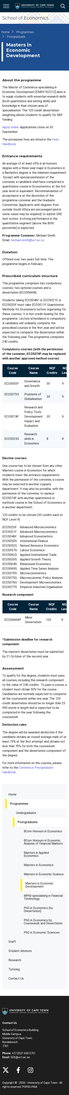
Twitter (5, 1070)
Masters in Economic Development (39, 885)
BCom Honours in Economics (43, 831)
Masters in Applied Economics (36, 854)
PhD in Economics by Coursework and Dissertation (43, 921)
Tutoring (14, 969)
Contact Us (16, 978)
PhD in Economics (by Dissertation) (38, 909)
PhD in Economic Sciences (42, 932)
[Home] (25, 1011)
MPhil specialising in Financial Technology (43, 897)
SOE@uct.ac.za (20, 1057)
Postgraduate (27, 822)
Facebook (18, 1070)
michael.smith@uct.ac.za (27, 240)
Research (14, 960)
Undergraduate (26, 813)
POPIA (26, 1086)
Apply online (10, 127)
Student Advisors (20, 951)
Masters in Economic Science (44, 874)
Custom (30, 1070)
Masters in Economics (38, 865)
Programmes (19, 803)
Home (12, 794)
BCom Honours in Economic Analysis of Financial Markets (43, 842)
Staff (12, 942)
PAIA (34, 1086)
